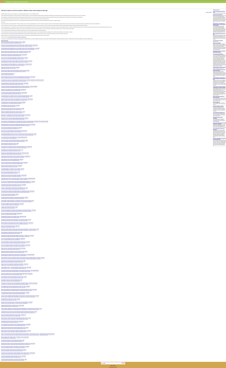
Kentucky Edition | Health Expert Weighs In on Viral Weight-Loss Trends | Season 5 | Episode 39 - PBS (17, 200)
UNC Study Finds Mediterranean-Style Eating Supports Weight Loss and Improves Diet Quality (16, 211)
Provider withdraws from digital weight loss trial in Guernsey (10, 233)
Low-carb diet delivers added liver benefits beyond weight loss (11, 93)
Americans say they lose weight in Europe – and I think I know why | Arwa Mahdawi (14, 303)
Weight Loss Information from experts (17, 2)
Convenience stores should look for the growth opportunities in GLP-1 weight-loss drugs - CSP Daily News (18, 352)
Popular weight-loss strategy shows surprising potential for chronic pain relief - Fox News (15, 70)
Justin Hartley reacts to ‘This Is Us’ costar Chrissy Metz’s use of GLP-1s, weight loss (14, 179)
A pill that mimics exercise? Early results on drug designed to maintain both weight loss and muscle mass (18, 312)
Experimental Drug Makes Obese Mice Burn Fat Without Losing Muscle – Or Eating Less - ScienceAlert (17, 235)
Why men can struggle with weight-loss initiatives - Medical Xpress (11, 213)
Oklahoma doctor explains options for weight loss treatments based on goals (13, 328)
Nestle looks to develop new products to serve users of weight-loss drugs (12, 252)
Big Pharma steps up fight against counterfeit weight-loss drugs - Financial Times (14, 54)
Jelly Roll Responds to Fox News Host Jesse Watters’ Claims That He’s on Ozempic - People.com (16, 60)
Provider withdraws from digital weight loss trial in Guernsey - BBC (11, 232)
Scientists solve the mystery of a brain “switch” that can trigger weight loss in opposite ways (15, 344)
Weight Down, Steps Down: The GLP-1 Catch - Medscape (10, 67)
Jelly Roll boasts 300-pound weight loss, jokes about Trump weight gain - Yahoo (14, 359)
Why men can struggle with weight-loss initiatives (9, 214)
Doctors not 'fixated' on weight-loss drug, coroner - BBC (10, 143)
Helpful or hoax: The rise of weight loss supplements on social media (12, 265)
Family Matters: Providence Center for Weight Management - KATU (11, 279)
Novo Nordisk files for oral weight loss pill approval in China (10, 150)
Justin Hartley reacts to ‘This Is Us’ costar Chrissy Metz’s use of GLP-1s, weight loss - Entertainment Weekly (18, 178)
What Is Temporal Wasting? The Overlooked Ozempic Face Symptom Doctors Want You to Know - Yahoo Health (19, 289)
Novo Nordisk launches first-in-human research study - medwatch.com (12, 321)
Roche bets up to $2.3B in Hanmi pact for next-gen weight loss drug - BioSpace (13, 349)
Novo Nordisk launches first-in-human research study (9, 322)
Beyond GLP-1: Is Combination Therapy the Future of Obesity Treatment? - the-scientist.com (15, 114)
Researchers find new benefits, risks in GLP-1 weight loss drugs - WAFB (12, 108)
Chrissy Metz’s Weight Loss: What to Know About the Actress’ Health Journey (13, 242)
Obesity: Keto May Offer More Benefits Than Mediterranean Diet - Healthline (13, 41)
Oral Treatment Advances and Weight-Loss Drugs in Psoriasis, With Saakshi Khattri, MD (15, 96)
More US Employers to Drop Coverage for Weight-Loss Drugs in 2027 (12, 277)
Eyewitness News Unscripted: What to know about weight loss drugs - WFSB (13, 260)
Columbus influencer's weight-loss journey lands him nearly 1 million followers (13, 255)
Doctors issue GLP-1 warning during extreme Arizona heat (10, 249)
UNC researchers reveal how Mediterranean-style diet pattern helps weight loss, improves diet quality (17, 122)
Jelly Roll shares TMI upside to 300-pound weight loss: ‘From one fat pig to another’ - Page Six (16, 219)
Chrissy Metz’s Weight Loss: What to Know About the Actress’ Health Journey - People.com (15, 241)
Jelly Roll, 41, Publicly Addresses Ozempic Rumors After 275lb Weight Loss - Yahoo (14, 187)
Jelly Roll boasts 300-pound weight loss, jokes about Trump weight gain (12, 198)
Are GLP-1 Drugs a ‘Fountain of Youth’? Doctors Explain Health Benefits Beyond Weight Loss (16, 182)
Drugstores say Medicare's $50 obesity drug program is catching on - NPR (13, 111)
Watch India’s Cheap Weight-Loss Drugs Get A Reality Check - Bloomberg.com (13, 89)
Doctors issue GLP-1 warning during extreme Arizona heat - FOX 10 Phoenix (13, 248)
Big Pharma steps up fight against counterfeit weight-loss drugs (11, 55)
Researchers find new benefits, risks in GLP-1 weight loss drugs (11, 109)
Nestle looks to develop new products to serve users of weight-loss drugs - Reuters (14, 251)
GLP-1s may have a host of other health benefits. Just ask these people (12, 58)
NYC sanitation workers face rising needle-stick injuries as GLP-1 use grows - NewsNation (15, 286)
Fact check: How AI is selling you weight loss (8, 195)
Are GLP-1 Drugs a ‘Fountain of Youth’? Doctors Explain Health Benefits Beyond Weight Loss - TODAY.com (18, 181)
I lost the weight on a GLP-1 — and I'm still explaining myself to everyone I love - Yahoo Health (16, 267)
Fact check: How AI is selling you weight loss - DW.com (10, 194)
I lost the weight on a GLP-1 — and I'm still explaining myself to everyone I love (13, 268)
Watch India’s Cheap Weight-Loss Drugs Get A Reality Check (11, 90)
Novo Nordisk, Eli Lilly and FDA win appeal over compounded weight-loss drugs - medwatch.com (16, 146)
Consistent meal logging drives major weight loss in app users (11, 185)
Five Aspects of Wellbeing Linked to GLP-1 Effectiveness (10, 204)
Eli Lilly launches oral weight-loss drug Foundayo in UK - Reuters (11, 127)
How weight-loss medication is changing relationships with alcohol (11, 341)
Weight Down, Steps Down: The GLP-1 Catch (8, 68)
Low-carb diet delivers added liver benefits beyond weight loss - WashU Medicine (14, 92)
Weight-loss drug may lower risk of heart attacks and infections (11, 176)
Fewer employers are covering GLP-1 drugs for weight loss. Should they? (12, 157)
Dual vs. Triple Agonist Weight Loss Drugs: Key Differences (10, 239)
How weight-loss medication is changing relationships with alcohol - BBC (12, 340)
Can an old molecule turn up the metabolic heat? (9, 138)
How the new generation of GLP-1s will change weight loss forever (11, 274)
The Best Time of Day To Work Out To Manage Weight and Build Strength (12, 119)
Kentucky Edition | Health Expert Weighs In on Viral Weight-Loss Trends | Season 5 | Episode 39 (16, 201)
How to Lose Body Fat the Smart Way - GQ (8, 73)
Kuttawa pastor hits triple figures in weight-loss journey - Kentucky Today (12, 305)
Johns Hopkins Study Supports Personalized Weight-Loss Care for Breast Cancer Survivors (15, 271)
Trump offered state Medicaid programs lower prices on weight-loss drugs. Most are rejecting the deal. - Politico (19, 133)
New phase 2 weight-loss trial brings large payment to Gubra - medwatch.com (13, 314)
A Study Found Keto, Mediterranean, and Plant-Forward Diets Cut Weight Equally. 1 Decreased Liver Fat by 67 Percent (20, 309)
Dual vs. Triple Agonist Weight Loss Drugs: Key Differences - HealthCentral (13, 238)
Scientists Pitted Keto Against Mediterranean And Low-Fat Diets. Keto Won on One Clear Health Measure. (18, 49)
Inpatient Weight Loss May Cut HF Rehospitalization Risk (10, 160)
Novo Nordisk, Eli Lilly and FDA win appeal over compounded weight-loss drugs (14, 147)
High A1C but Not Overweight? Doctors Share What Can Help (11, 357)
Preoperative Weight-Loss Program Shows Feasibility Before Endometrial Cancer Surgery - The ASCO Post (18, 124)
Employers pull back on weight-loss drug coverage (9, 166)
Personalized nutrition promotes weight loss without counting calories (12, 84)
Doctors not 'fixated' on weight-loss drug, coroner (9, 144)
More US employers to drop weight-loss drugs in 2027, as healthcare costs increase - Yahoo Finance (17, 222)
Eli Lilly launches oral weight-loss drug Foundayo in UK (10, 128)
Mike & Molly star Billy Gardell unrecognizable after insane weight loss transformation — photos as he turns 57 (18, 230)
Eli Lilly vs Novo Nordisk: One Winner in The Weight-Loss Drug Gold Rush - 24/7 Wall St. (15, 346)
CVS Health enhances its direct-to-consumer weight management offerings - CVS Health (15, 292)
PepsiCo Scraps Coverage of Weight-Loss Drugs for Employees (11, 131)
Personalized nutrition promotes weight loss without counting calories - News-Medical (14, 83)
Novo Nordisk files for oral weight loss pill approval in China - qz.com (12, 149)
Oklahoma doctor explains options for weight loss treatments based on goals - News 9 (14, 327)
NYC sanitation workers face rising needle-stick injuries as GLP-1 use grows (13, 287)
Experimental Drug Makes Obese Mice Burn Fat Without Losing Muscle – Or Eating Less (15, 236)
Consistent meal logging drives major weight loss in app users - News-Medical (13, 184)
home (111, 365)
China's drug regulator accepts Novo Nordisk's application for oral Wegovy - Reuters (14, 140)
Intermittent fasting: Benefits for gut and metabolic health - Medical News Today (13, 216)
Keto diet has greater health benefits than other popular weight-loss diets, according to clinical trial (16, 46)
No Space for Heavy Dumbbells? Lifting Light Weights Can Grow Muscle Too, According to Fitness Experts (18, 296)
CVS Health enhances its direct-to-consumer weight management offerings (13, 293)
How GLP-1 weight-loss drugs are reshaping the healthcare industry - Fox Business (14, 162)
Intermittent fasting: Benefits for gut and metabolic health (10, 217)
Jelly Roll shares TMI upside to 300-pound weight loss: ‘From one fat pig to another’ (14, 220)
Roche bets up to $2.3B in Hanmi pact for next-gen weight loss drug (12, 350)
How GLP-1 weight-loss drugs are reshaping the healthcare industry (12, 163)
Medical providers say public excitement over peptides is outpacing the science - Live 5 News (16, 330)
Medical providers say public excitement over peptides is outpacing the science (13, 331)
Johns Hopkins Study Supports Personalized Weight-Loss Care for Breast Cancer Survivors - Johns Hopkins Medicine (20, 270)
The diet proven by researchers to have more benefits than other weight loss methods (14, 284)
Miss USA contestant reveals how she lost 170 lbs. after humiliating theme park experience (15, 77)
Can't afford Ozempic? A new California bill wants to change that (11, 103)
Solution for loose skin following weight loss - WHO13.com (10, 225)
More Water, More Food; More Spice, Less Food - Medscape (10, 298)
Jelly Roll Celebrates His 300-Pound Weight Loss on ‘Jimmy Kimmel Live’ (13, 65)
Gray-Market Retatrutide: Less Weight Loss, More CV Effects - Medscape (12, 168)
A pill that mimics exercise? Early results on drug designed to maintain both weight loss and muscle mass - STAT (19, 311)
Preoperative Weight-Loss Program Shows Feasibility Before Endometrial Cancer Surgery (15, 125)
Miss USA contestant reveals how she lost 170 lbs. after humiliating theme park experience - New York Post (18, 76)
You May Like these (209, 12)
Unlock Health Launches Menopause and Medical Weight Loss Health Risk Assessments (15, 192)
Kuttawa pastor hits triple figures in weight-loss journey (10, 306)
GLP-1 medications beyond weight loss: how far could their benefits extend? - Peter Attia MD (15, 324)
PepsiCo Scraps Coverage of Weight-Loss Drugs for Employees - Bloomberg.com (14, 130)
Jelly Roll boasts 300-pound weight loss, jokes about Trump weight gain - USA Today (14, 197)
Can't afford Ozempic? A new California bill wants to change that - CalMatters (13, 102)
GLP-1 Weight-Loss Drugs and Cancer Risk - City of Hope (10, 105)
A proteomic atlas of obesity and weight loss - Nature (9, 206)
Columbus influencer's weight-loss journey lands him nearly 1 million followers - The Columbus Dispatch (17, 254)
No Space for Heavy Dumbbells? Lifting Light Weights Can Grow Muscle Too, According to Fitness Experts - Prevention (20, 295)
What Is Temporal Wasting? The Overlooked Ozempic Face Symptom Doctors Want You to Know (16, 290)
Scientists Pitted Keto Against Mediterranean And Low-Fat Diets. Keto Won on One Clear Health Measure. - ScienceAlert (20, 48)
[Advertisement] (113, 6)
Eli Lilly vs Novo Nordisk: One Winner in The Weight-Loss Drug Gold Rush (13, 347)
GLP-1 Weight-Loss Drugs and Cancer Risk (8, 106)
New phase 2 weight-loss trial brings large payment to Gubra (10, 315)
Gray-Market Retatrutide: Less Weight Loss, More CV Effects (10, 169)
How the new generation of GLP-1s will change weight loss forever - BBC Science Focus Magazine (17, 273)
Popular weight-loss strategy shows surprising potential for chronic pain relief (13, 71)
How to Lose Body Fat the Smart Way (7, 74)
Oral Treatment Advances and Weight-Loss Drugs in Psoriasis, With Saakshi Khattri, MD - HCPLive (17, 95)
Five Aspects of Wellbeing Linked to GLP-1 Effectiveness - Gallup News (12, 203)
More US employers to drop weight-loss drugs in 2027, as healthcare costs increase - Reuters (16, 51)
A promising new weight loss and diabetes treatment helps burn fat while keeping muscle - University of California (19, 86)
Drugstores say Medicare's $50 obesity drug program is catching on (12, 112)
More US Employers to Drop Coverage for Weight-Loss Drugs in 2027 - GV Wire (14, 276)
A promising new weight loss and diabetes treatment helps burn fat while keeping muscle (15, 87)
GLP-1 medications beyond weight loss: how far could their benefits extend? (13, 325)
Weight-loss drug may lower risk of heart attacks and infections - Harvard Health (13, 175)
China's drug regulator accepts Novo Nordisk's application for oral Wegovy (13, 141)
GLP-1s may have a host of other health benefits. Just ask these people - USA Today (14, 57)
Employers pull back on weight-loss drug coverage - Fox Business (11, 165)
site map (114, 365)
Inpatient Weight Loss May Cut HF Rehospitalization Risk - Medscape (12, 159)
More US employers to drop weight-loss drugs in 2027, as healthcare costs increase (14, 52)
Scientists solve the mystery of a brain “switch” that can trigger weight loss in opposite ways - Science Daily (18, 343)
